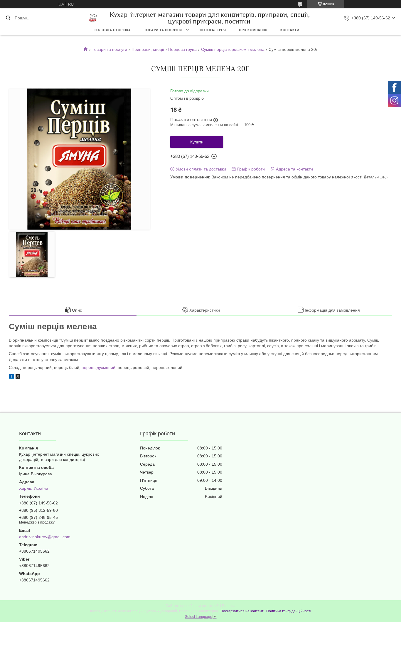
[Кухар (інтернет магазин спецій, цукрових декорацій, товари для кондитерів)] (93, 17)
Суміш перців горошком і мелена (232, 49)
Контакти (289, 30)
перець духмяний (98, 367)
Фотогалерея (213, 30)
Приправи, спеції (148, 49)
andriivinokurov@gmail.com (44, 536)
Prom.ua (228, 606)
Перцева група (182, 49)
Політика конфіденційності (288, 611)
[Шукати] (8, 18)
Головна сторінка (113, 30)
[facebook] (11, 377)
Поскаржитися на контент (242, 611)
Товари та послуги (163, 30)
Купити (196, 142)
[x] (18, 377)
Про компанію (253, 30)
